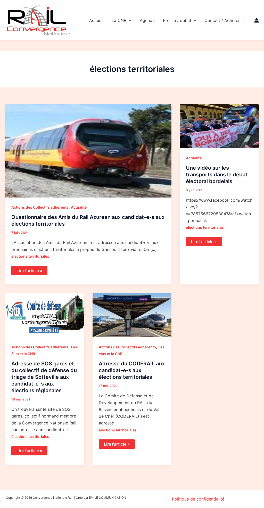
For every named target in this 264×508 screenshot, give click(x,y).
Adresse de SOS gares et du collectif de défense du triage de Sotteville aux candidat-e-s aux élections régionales (44, 377)
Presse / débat (177, 20)
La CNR (119, 20)
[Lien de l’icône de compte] (256, 20)
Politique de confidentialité (198, 499)
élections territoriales (30, 256)
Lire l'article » (30, 269)
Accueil (96, 20)
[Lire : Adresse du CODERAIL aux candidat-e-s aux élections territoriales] (132, 314)
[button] (128, 20)
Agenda (147, 20)
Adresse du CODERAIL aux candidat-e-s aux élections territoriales (132, 370)
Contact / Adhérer (222, 20)
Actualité (79, 207)
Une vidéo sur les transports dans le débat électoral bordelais (217, 174)
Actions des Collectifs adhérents (40, 207)
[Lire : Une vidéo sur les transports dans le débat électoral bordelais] (219, 125)
